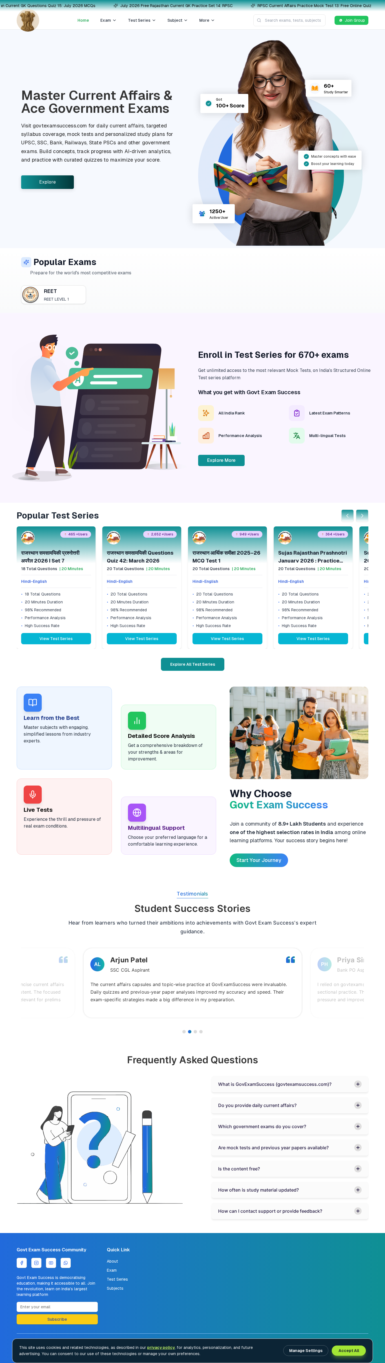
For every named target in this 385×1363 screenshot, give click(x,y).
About (112, 1261)
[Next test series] (362, 516)
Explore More (221, 460)
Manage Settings (305, 1350)
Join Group (355, 20)
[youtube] (51, 1263)
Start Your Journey (258, 860)
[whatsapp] (66, 1263)
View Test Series (56, 638)
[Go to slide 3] (195, 1031)
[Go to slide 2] (189, 1031)
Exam (105, 20)
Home (83, 20)
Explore (47, 182)
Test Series (139, 20)
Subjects (115, 1288)
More (204, 20)
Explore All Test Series (192, 664)
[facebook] (22, 1263)
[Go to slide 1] (184, 1031)
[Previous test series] (347, 516)
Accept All (348, 1350)
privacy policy (161, 1347)
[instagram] (36, 1263)
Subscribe (57, 1319)
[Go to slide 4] (201, 1031)
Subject (174, 20)
